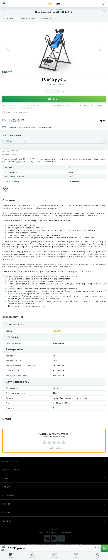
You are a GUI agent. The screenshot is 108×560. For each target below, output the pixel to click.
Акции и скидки (9, 461)
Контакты (6, 521)
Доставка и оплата (11, 469)
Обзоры (6, 512)
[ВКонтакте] (47, 538)
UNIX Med (58, 331)
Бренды (6, 487)
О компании (8, 495)
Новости (6, 504)
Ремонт (6, 478)
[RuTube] (54, 538)
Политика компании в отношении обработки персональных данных (54, 544)
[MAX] (61, 538)
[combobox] (7, 141)
